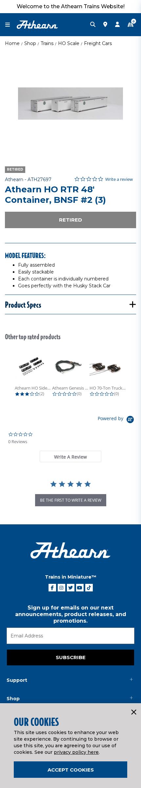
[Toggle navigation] (11, 24)
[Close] (133, 712)
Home (12, 43)
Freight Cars (98, 43)
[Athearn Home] (37, 24)
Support (17, 680)
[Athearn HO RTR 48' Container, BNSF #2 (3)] (70, 103)
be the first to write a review (70, 500)
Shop (30, 43)
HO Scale (68, 43)
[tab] (70, 456)
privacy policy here (76, 752)
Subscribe (71, 657)
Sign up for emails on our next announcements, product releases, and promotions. (70, 614)
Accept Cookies (71, 770)
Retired (70, 220)
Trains (47, 43)
